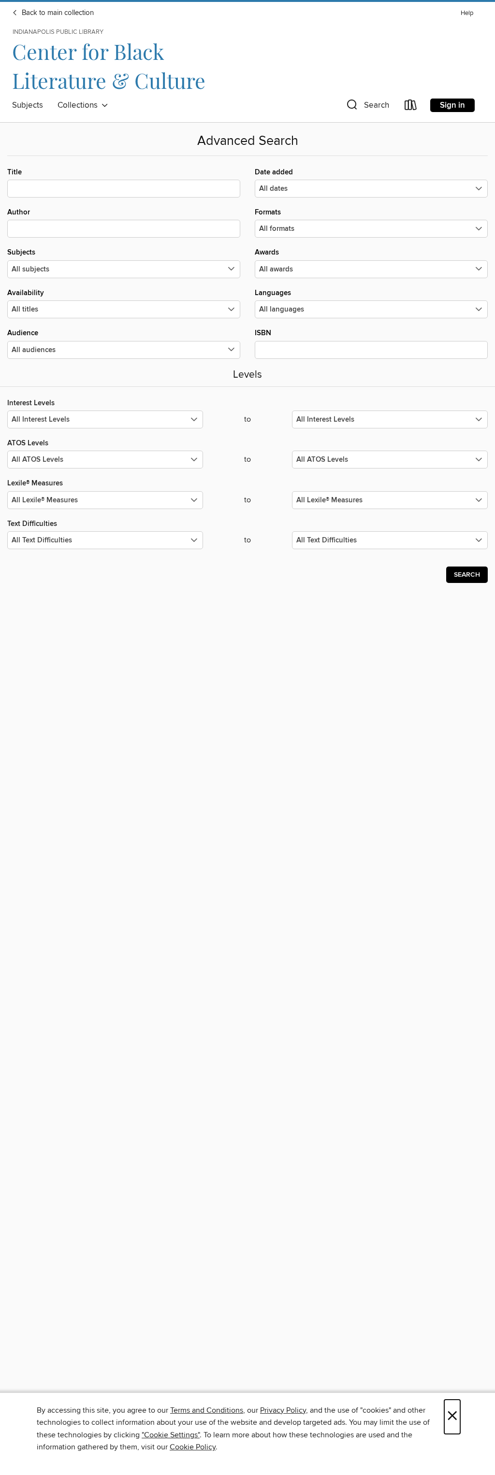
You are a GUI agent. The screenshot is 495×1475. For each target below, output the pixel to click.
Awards (267, 252)
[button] (366, 107)
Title (14, 172)
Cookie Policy (193, 1447)
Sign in (452, 105)
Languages (273, 293)
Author (18, 212)
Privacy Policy (283, 1410)
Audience (22, 333)
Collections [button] (80, 105)
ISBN (263, 333)
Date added (274, 172)
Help (467, 13)
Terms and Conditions (206, 1410)
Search (467, 574)
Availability (25, 293)
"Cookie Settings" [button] (171, 1435)
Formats (268, 212)
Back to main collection (57, 13)
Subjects (27, 105)
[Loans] (410, 107)
